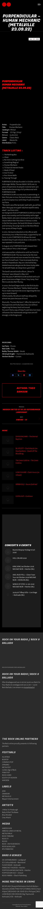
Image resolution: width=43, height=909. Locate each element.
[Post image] (8, 440)
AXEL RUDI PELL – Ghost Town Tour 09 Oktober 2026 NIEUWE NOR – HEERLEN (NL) (24, 577)
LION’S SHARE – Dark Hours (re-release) (28, 473)
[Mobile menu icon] (39, 4)
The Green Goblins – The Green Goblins (27, 462)
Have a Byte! (24, 906)
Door (15, 364)
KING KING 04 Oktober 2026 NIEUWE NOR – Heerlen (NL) (23, 568)
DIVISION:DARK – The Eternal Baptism (27, 438)
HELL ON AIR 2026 (20, 558)
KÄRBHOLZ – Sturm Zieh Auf (26, 484)
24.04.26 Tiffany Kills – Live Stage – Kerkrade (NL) (25, 594)
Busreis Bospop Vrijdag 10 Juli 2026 (24, 551)
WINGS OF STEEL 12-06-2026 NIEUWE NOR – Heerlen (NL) (23, 585)
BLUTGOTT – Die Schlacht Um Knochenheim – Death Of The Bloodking (26, 451)
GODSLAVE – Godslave (24, 496)
